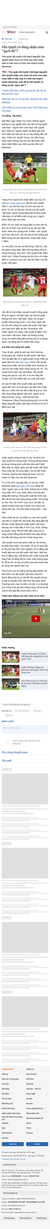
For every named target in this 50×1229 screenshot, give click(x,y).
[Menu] (3, 32)
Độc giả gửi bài (25, 1218)
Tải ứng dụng (9, 1218)
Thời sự (5, 1074)
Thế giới (29, 1084)
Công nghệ (30, 1094)
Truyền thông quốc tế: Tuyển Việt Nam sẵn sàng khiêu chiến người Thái (34, 656)
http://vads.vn (15, 1209)
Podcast (29, 1133)
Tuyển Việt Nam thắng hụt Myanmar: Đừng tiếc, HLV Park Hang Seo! (34, 670)
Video (28, 1128)
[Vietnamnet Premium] (8, 1070)
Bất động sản (7, 1103)
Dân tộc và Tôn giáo (10, 1079)
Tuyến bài (13, 1144)
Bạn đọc (29, 1103)
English (5, 1123)
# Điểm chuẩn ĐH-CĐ (26, 32)
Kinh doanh (31, 1074)
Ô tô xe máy (7, 1098)
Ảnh (3, 1128)
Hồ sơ (28, 1123)
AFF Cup (24, 362)
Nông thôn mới (32, 1113)
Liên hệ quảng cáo (10, 1193)
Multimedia (7, 1133)
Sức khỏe (5, 1094)
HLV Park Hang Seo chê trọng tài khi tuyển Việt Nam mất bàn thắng (34, 683)
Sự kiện (37, 1144)
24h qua (5, 1138)
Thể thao (8, 39)
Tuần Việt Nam (8, 1108)
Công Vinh (8, 715)
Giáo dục (5, 1084)
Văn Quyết (37, 711)
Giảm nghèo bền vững (11, 1113)
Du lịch (29, 1098)
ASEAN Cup (23, 39)
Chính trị (30, 1069)
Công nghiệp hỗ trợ (34, 1108)
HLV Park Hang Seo (15, 203)
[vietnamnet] (11, 34)
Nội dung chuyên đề (34, 1118)
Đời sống (5, 1089)
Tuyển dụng (41, 1218)
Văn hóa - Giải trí (33, 1089)
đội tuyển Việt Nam (25, 486)
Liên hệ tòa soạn (9, 1165)
